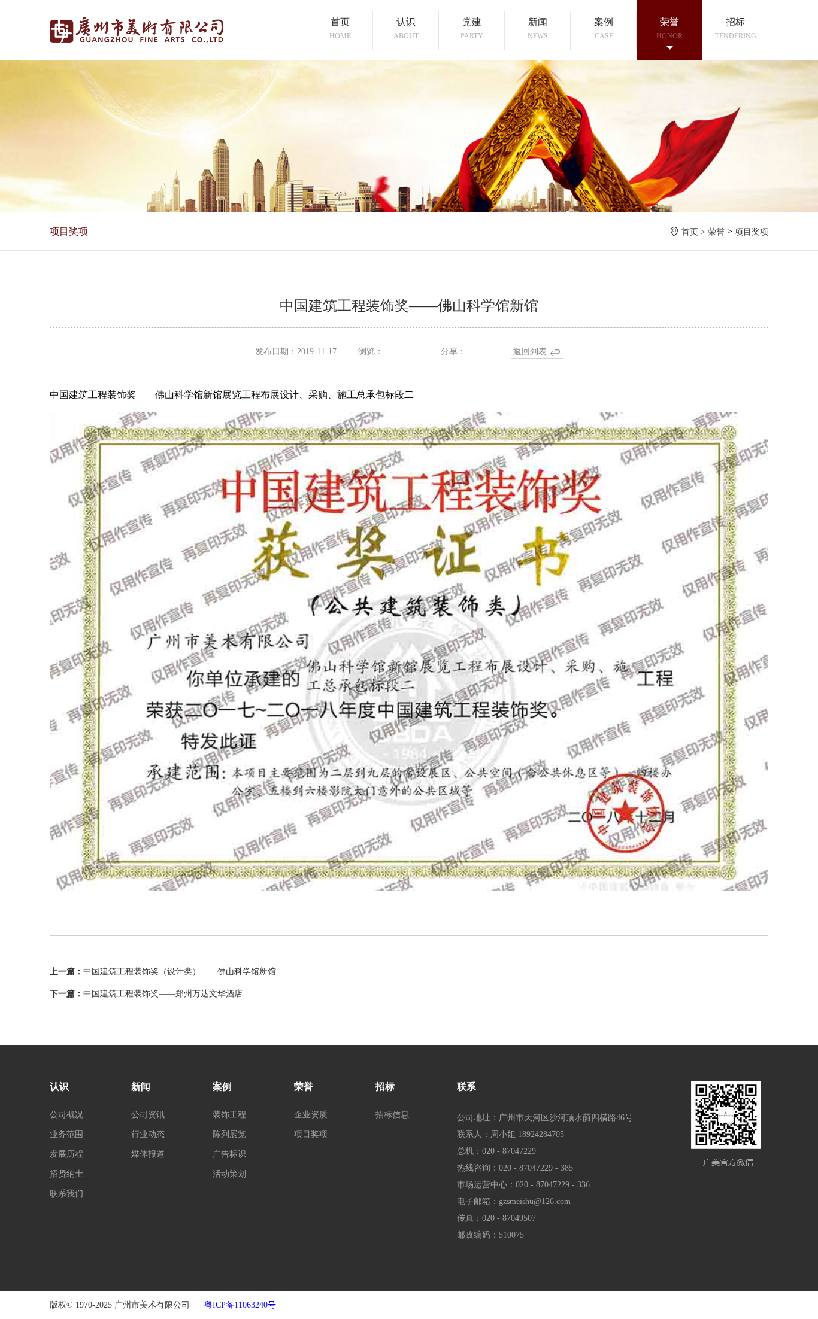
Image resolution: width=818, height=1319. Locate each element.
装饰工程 (229, 1114)
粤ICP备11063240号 (240, 1304)
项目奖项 (751, 231)
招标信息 (392, 1114)
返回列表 (530, 351)
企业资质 (311, 1114)
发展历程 (66, 1154)
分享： (453, 351)
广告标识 (229, 1154)
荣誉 (716, 231)
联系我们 (66, 1193)
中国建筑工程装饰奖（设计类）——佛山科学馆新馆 (179, 971)
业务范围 (66, 1134)
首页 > (694, 231)
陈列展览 (229, 1134)
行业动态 (148, 1134)
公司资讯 (148, 1114)
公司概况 (66, 1114)
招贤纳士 (66, 1173)
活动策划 (229, 1173)
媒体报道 (148, 1154)
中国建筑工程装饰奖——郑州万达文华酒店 (163, 993)
